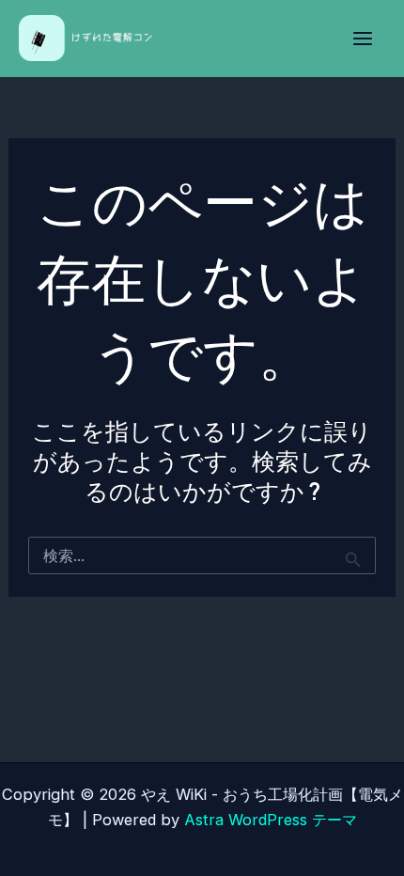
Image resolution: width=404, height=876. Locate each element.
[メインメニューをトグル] (362, 39)
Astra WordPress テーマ (270, 819)
